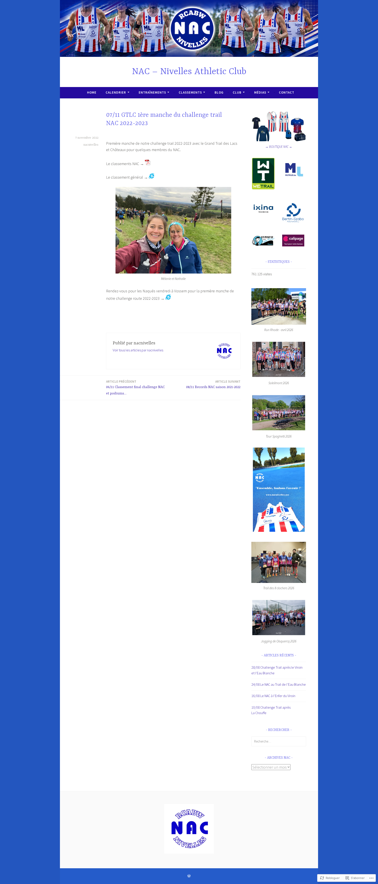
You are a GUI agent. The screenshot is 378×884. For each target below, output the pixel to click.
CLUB (237, 92)
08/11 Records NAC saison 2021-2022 (213, 384)
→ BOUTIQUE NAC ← (278, 147)
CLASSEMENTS (190, 92)
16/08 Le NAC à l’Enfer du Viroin (273, 696)
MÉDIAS (260, 92)
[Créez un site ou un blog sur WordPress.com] (189, 876)
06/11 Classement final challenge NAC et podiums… (135, 387)
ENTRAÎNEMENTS (152, 92)
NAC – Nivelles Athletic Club (189, 72)
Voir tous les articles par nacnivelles (138, 350)
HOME (91, 92)
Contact (286, 92)
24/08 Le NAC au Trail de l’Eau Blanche (278, 684)
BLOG (219, 92)
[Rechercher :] (278, 741)
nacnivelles (90, 144)
